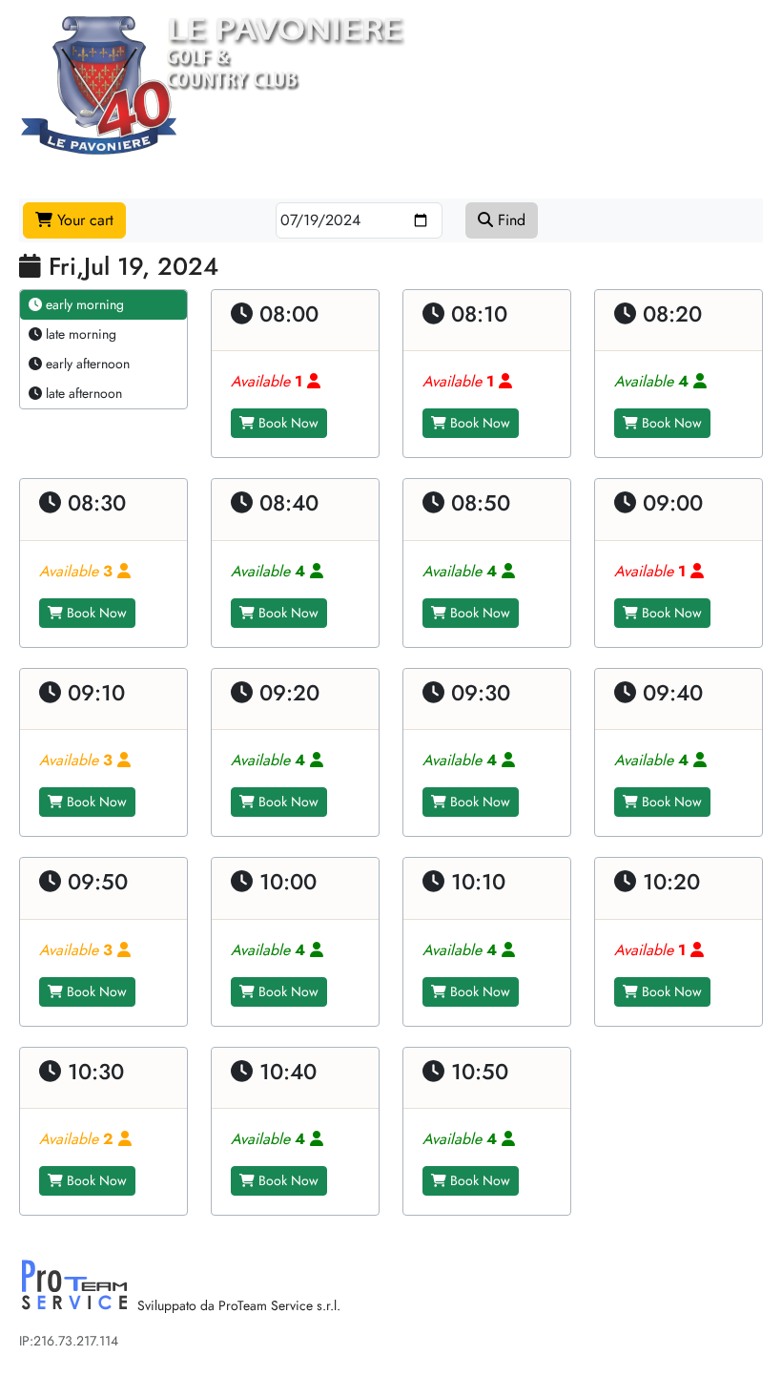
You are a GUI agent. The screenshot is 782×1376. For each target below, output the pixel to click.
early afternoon (86, 363)
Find (509, 220)
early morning (83, 304)
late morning (79, 334)
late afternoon (82, 393)
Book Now (287, 422)
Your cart (82, 220)
